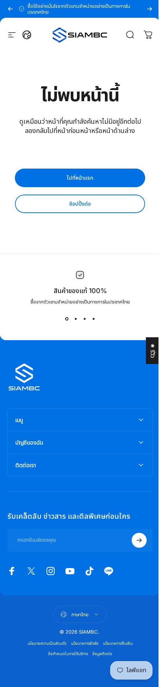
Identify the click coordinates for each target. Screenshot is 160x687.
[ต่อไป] (149, 9)
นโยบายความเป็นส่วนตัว (44, 643)
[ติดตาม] (133, 540)
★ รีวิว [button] (147, 350)
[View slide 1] (64, 319)
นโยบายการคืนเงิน (115, 643)
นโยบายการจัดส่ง (82, 643)
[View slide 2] (72, 319)
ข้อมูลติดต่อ (99, 653)
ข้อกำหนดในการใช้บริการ (65, 653)
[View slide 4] (90, 319)
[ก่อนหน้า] (10, 9)
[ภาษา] (26, 34)
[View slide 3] (81, 319)
